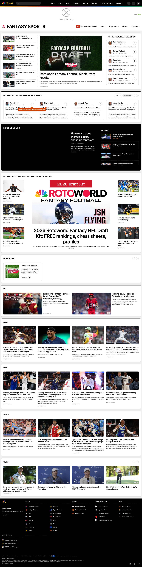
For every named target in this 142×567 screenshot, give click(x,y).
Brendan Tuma (19, 68)
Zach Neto (117, 60)
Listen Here (25, 277)
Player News (113, 26)
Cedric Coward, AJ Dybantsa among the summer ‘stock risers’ (121, 394)
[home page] (8, 3)
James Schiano (41, 357)
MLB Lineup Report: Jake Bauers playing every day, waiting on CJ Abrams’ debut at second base (26, 64)
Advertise (4, 555)
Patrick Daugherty (7, 201)
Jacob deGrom (119, 69)
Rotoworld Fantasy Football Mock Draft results (67, 75)
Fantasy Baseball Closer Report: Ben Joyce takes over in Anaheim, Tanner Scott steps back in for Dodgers (18, 349)
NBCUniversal (11, 558)
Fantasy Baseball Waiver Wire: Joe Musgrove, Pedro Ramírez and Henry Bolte (87, 349)
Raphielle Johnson (7, 404)
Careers (9, 555)
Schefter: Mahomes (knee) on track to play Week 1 (121, 83)
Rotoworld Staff (47, 313)
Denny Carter (121, 222)
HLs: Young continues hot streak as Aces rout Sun (52, 441)
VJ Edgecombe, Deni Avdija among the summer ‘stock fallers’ (87, 394)
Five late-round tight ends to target (126, 219)
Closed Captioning (16, 555)
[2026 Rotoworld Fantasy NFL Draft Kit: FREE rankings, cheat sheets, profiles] (71, 202)
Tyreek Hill (14, 103)
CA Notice (67, 555)
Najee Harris (118, 103)
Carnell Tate (83, 103)
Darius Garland (119, 51)
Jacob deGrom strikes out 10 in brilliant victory (121, 74)
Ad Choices (41, 555)
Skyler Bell (48, 103)
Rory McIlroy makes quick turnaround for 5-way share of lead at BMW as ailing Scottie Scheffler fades (18, 489)
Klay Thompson (119, 42)
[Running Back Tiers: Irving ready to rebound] (13, 233)
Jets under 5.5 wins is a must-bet (25, 73)
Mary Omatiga (6, 449)
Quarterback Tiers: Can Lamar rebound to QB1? (13, 219)
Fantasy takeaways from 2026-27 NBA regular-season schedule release (19, 394)
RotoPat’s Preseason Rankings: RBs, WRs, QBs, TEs (11, 196)
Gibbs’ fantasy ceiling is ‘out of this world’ (127, 195)
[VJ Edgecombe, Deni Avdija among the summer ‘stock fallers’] (88, 381)
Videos (124, 26)
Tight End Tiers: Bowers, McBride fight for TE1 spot (128, 243)
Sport (102, 26)
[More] (129, 3)
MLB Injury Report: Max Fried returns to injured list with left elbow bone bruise (122, 348)
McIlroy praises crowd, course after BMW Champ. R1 (86, 488)
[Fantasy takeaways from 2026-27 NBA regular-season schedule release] (19, 381)
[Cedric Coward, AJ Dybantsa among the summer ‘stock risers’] (122, 381)
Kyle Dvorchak (19, 59)
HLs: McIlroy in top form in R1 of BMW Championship (121, 488)
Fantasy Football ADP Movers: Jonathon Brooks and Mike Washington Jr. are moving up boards (25, 55)
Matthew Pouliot (76, 359)
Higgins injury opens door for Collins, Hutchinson (124, 295)
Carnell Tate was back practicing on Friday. (89, 108)
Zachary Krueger (44, 86)
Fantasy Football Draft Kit (87, 26)
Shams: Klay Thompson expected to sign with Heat (122, 47)
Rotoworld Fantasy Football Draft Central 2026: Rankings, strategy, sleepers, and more (56, 296)
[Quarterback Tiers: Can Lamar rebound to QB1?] (13, 209)
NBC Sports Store (28, 555)
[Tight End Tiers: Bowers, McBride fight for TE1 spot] (128, 233)
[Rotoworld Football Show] (12, 271)
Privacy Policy (48, 555)
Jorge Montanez (7, 359)
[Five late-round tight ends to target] (128, 209)
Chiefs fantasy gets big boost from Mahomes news (25, 46)
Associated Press (76, 453)
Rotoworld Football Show (29, 266)
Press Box (35, 555)
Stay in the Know (6, 508)
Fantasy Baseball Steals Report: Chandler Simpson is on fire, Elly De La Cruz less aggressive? (53, 349)
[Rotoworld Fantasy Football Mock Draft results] (71, 53)
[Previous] (134, 95)
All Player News (127, 95)
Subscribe (5, 515)
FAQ (22, 555)
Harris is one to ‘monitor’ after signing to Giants (25, 82)
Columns (135, 26)
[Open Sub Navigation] (54, 3)
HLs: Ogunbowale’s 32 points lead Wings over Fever (120, 441)
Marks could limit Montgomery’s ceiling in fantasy (23, 37)
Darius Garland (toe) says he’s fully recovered (120, 56)
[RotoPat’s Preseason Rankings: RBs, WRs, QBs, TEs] (13, 186)
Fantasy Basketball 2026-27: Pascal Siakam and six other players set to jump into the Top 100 (52, 395)
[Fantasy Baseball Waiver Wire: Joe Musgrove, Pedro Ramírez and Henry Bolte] (88, 335)
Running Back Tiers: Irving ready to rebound (13, 242)
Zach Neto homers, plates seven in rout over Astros (122, 65)
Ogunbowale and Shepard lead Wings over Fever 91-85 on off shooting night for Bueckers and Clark (87, 442)
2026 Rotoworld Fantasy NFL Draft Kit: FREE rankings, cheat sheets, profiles (71, 236)
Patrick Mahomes (120, 78)
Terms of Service (74, 555)
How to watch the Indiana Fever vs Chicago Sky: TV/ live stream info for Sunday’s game (18, 442)
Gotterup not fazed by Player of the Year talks (52, 488)
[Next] (137, 95)
